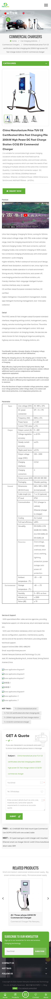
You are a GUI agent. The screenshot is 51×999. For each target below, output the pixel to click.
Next (48, 898)
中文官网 (12, 13)
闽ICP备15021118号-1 (33, 985)
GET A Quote (25, 994)
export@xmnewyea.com (16, 651)
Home (14, 41)
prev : (6, 829)
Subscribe (39, 951)
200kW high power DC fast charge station (22, 717)
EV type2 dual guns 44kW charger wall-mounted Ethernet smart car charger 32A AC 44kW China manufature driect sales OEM (26, 842)
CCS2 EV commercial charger (17, 722)
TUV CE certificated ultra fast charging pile (22, 713)
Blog (45, 985)
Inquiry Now (15, 191)
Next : (6, 838)
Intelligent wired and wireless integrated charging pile (25, 916)
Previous (3, 898)
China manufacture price (26, 709)
